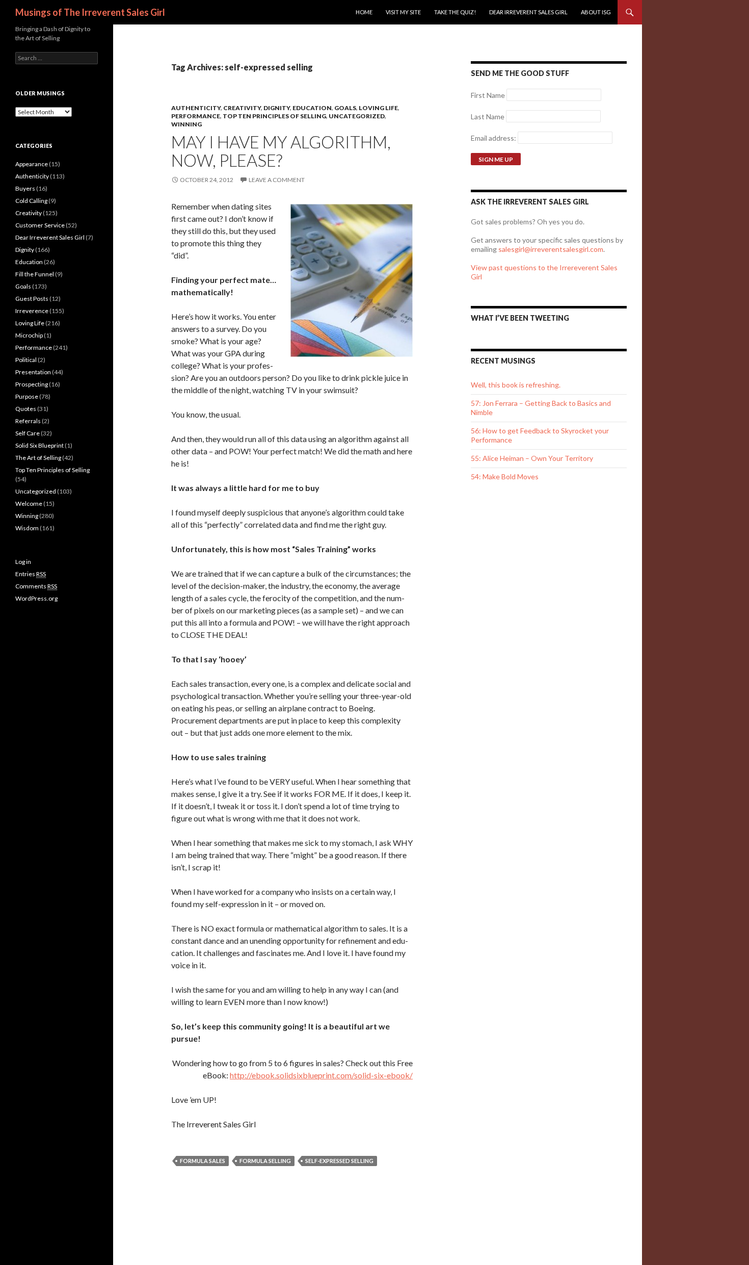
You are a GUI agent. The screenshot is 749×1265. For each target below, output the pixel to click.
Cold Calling (31, 200)
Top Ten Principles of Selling (274, 116)
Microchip (29, 335)
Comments (36, 586)
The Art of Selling (38, 457)
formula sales (202, 1160)
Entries (30, 574)
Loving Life (378, 108)
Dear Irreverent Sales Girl (528, 12)
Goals (345, 108)
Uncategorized (357, 116)
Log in (23, 561)
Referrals (28, 421)
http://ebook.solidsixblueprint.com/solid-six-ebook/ (321, 1075)
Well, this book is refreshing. (515, 384)
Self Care (27, 433)
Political (26, 360)
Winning (186, 124)
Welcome (28, 503)
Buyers (25, 188)
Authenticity (196, 108)
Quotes (25, 408)
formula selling (265, 1160)
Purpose (26, 396)
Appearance (31, 164)
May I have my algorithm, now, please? (281, 151)
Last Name (487, 116)
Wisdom (27, 528)
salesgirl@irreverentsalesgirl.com (550, 249)
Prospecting (31, 384)
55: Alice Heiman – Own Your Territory (532, 458)
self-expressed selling (339, 1160)
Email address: (494, 138)
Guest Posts (31, 298)
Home (364, 12)
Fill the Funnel (34, 274)
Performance (195, 116)
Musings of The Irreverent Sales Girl (90, 12)
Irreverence (31, 311)
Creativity (242, 108)
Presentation (33, 372)
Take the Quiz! (455, 12)
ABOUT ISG (596, 12)
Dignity (276, 108)
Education (312, 108)
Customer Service (40, 225)
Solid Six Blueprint (39, 445)
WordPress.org (36, 598)
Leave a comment (277, 180)
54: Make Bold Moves (505, 476)
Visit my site (403, 12)
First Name (488, 95)
